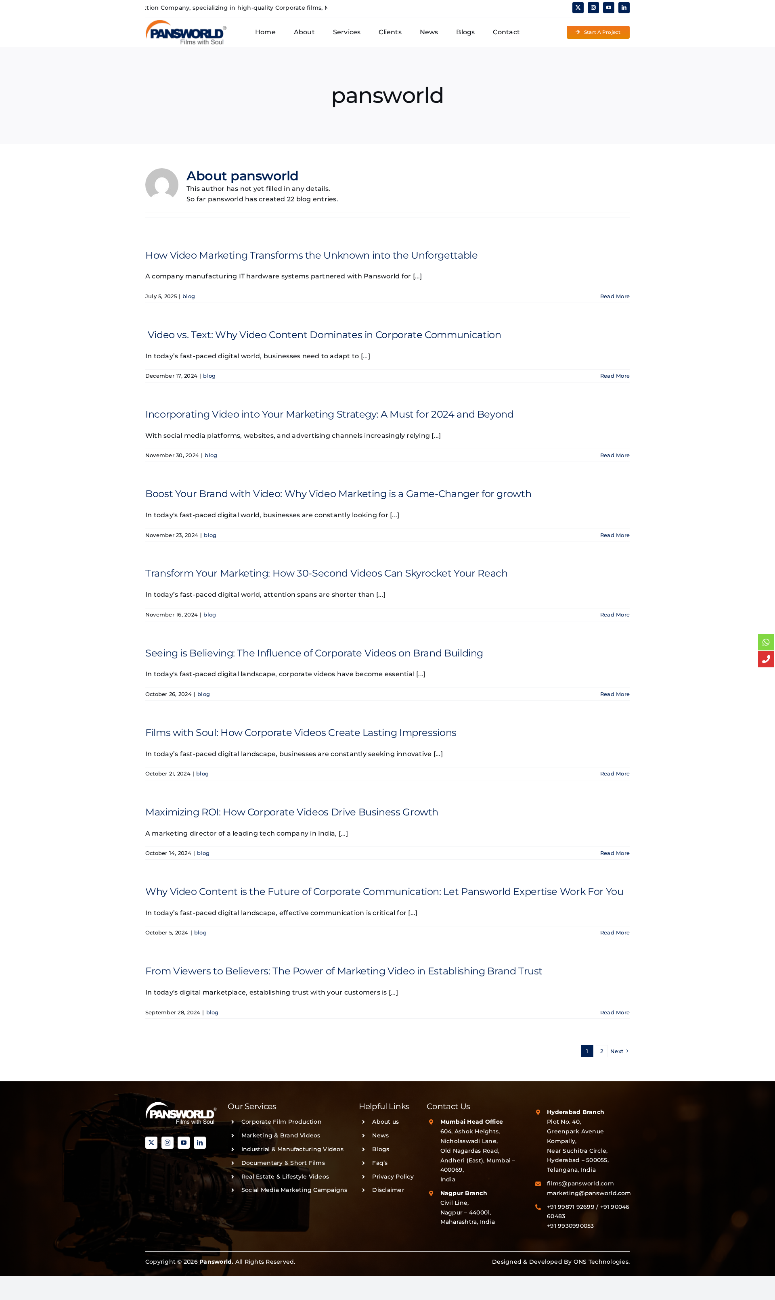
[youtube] (608, 7)
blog (188, 296)
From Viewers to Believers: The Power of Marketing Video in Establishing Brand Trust (343, 971)
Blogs (380, 1149)
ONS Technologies (601, 1261)
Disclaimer (388, 1189)
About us (385, 1121)
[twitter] (578, 7)
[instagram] (593, 7)
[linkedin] (624, 7)
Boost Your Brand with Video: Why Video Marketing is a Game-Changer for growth (338, 494)
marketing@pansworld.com (589, 1193)
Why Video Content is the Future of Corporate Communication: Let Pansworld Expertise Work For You (384, 891)
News (380, 1135)
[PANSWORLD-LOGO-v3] (186, 22)
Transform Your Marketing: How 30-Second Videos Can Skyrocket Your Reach (326, 573)
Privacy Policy (392, 1176)
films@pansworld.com (580, 1183)
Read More (615, 296)
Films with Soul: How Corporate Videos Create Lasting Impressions (301, 732)
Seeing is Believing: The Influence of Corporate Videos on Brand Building (314, 653)
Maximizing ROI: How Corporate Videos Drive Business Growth (291, 812)
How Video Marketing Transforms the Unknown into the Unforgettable (311, 255)
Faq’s (380, 1162)
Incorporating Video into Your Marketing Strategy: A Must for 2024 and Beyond (329, 414)
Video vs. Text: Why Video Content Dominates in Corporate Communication (323, 335)
